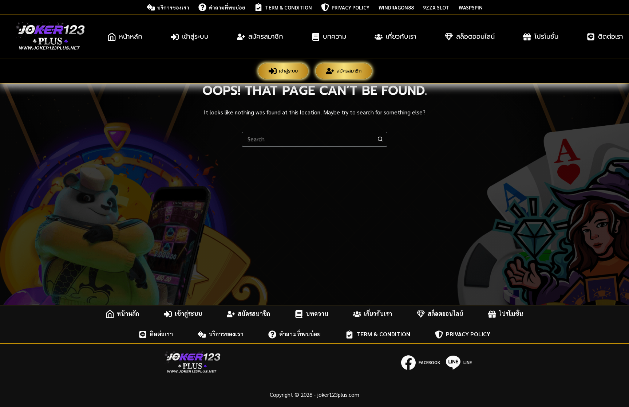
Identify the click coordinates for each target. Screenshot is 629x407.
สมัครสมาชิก (265, 36)
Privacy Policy (350, 7)
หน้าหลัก (130, 36)
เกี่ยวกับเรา (401, 36)
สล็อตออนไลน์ (475, 36)
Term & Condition (288, 7)
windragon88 (396, 7)
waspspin (471, 7)
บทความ (334, 36)
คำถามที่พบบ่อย (227, 7)
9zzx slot (436, 7)
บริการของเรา (173, 7)
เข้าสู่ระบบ (195, 36)
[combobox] (307, 139)
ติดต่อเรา (161, 334)
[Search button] (380, 139)
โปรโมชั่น (546, 36)
